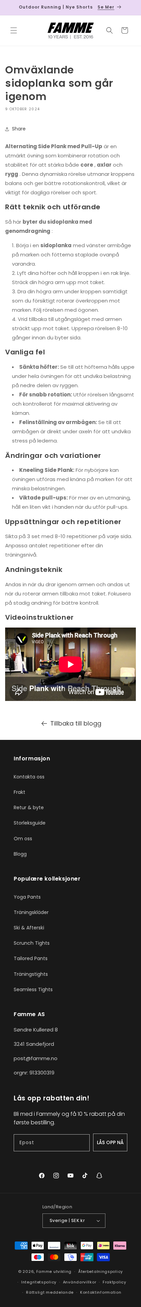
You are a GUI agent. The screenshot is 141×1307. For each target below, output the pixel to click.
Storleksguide (30, 822)
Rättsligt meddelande (50, 1292)
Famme (44, 1271)
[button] (13, 30)
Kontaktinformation (100, 1292)
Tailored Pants (31, 958)
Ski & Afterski (29, 927)
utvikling (62, 1271)
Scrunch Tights (32, 943)
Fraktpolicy (114, 1282)
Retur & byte (29, 807)
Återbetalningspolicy (100, 1271)
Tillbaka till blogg (75, 723)
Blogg (20, 854)
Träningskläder (31, 912)
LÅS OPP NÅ (110, 1142)
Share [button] (19, 128)
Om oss (23, 838)
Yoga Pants (27, 897)
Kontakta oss (29, 776)
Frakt (19, 792)
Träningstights (31, 974)
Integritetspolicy (38, 1282)
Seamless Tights (33, 989)
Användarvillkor (80, 1282)
